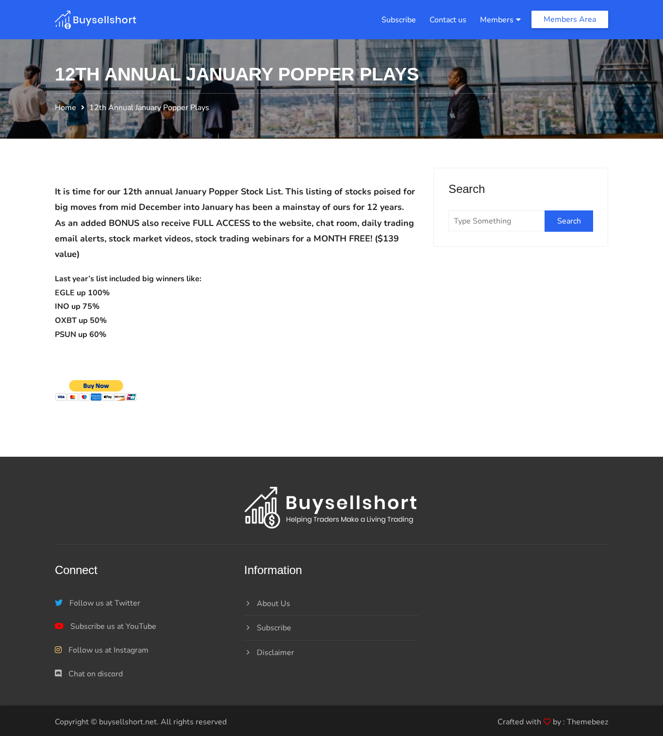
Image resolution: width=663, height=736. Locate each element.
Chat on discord (94, 674)
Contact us (448, 20)
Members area (570, 19)
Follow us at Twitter (103, 603)
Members (497, 20)
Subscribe (398, 20)
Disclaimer (275, 652)
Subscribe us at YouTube (112, 626)
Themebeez (587, 722)
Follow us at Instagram (107, 650)
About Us (273, 603)
